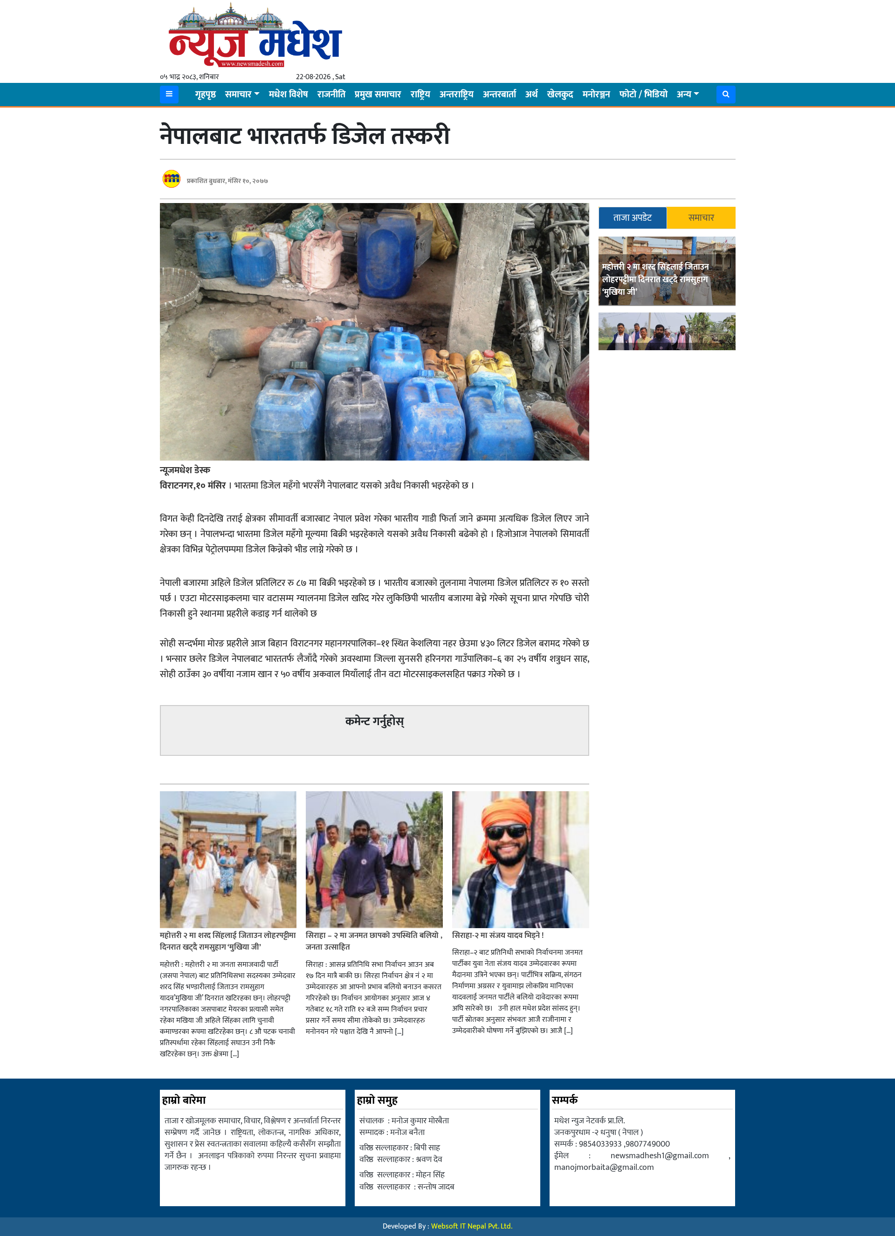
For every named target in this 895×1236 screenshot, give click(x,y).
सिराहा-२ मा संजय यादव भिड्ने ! (498, 935)
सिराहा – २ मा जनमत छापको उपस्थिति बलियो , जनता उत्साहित (374, 941)
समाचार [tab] (701, 218)
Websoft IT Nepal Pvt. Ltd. (471, 1226)
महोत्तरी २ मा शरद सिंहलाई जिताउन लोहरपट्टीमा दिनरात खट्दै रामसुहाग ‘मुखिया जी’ (655, 279)
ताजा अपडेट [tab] (632, 218)
